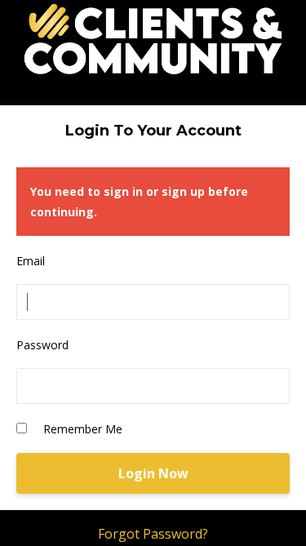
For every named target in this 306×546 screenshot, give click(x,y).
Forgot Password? (153, 534)
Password (42, 345)
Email (30, 261)
